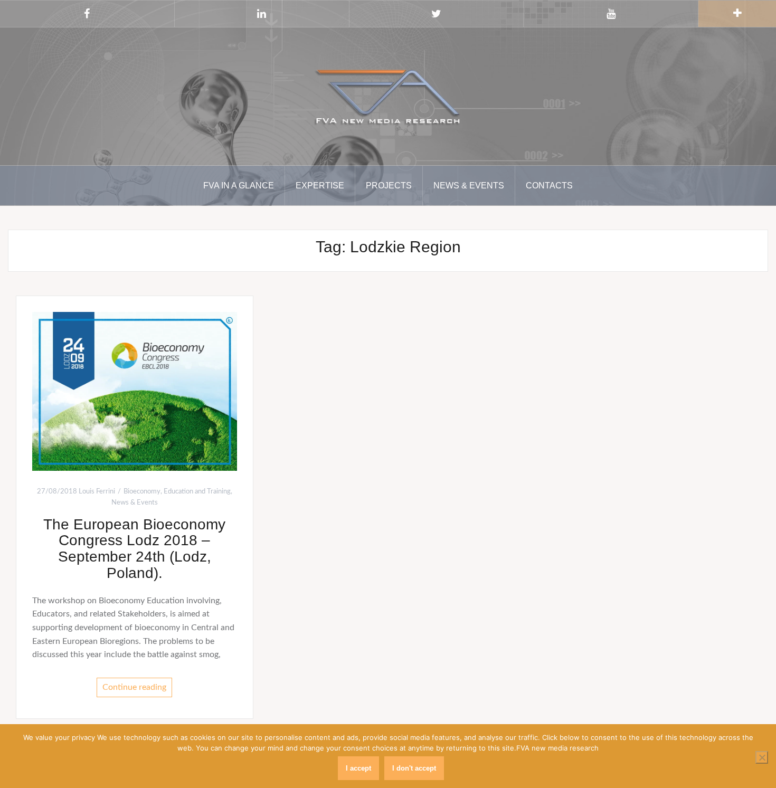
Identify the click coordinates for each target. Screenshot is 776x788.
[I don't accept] (761, 757)
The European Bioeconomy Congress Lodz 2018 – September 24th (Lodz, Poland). (134, 548)
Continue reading (134, 687)
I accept (358, 768)
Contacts (549, 185)
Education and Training (197, 491)
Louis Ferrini (97, 491)
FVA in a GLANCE (238, 185)
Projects (389, 185)
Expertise (320, 185)
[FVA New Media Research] (388, 95)
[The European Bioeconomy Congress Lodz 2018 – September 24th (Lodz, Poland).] (134, 391)
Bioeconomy (142, 491)
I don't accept (414, 768)
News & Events (468, 185)
